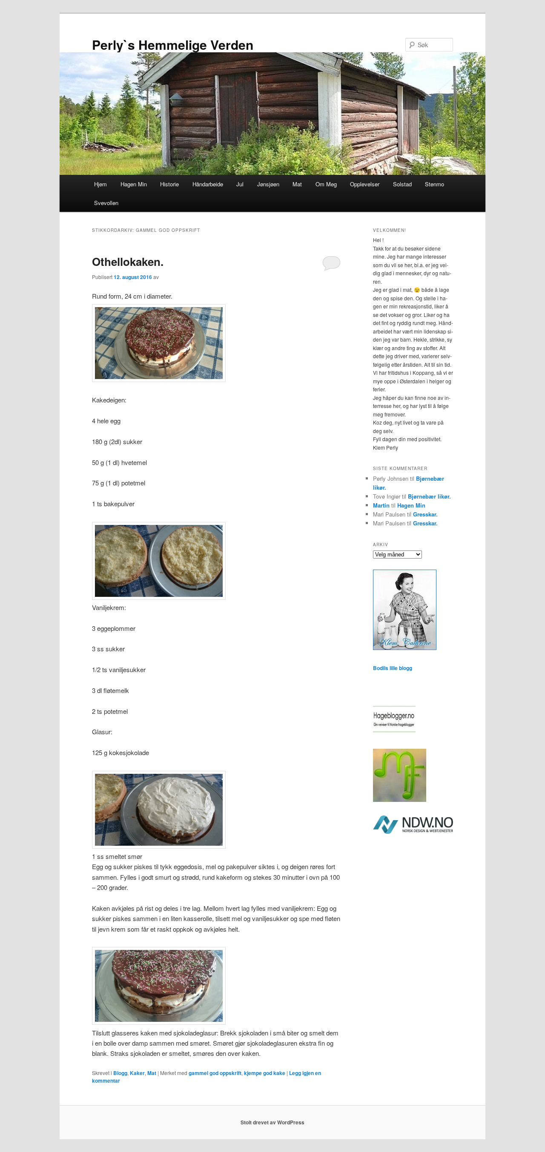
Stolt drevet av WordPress (272, 1122)
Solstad (402, 184)
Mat (297, 184)
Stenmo (434, 184)
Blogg (120, 1073)
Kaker (137, 1073)
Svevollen (106, 203)
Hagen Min (133, 184)
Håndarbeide (207, 184)
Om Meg (326, 184)
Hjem (100, 184)
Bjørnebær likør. (429, 496)
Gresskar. (425, 514)
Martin (381, 505)
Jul (240, 184)
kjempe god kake (264, 1073)
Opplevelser (364, 184)
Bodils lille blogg (392, 668)
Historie (169, 184)
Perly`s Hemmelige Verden (172, 44)
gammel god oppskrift (215, 1073)
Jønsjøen (268, 184)
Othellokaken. (128, 261)
